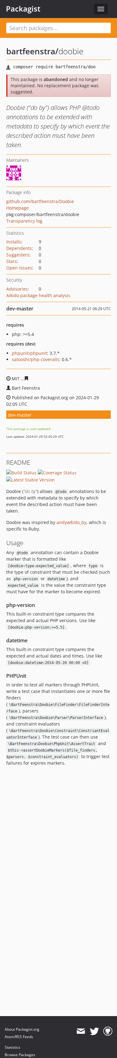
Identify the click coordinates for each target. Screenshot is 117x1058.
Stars (11, 261)
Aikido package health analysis (38, 295)
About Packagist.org (22, 1029)
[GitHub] (107, 1031)
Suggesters (17, 255)
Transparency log (24, 221)
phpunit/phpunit (29, 353)
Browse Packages (20, 1054)
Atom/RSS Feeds (19, 1036)
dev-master (20, 415)
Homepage (17, 208)
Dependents (19, 248)
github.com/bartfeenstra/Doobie (40, 201)
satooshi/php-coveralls (35, 359)
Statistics (12, 1047)
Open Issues (19, 268)
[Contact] (80, 1031)
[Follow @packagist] (94, 1031)
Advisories (17, 289)
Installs (13, 242)
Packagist (23, 9)
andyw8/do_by (71, 522)
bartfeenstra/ (32, 51)
